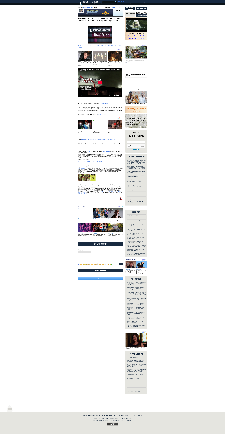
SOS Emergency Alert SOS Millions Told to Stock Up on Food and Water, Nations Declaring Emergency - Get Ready (135, 180)
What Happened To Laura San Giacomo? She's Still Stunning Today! (114, 131)
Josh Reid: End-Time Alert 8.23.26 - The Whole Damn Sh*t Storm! (135, 322)
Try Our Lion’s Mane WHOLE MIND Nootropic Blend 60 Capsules (91, 161)
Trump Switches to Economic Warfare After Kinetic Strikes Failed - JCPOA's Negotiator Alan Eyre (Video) (136, 288)
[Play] (136, 25)
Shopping (138, 3)
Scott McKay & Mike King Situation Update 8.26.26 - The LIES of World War (135, 242)
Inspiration (119, 3)
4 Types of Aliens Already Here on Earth (135, 374)
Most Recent (133, 3)
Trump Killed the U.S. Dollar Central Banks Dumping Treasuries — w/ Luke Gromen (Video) (135, 308)
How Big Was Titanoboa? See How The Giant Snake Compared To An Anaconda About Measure (136, 60)
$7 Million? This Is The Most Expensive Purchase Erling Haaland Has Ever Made (141, 272)
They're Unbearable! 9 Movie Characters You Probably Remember (136, 348)
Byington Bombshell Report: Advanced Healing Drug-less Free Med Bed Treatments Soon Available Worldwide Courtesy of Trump (136, 167)
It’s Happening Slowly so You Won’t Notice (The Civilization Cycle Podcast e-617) (135, 361)
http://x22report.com (104, 103)
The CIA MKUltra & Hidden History (134, 391)
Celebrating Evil (130, 388)
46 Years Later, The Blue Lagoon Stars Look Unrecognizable (98, 131)
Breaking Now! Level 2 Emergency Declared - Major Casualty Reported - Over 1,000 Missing (136, 246)
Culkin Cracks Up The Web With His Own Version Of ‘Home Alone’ (130, 272)
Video (125, 3)
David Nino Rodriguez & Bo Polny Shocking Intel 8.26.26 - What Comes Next (136, 254)
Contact (101, 415)
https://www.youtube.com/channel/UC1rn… (111, 101)
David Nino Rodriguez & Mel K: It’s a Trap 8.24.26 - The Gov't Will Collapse (135, 318)
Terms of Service (113, 415)
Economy (89, 3)
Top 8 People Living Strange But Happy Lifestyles (115, 235)
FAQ (97, 415)
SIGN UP (130, 139)
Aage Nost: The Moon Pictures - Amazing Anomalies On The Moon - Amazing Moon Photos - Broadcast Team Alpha (135, 225)
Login (142, 2)
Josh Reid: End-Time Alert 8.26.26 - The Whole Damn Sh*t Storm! (135, 234)
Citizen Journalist (106, 151)
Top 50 (128, 3)
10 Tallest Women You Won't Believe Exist (135, 103)
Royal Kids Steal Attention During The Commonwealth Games (99, 221)
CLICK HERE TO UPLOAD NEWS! (141, 15)
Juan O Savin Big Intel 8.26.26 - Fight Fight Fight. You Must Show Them (135, 250)
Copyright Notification (123, 415)
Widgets (140, 415)
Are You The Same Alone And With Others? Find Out (135, 75)
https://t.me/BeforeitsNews (132, 124)
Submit (136, 149)
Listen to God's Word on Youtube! (136, 36)
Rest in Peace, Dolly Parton (132, 357)
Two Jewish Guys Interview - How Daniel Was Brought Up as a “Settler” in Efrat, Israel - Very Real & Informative (136, 365)
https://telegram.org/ (141, 120)
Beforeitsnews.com (88, 7)
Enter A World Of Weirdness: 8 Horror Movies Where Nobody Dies (85, 221)
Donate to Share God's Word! (136, 38)
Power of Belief (105, 3)
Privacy (106, 415)
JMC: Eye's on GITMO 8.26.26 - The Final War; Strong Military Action (135, 238)
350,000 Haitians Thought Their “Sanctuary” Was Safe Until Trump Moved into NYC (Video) (136, 313)
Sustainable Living (112, 3)
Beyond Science (98, 3)
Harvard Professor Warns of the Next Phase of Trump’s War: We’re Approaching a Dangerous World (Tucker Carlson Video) (136, 299)
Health (93, 3)
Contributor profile (89, 14)
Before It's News (90, 1)
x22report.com (101, 114)
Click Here (89, 151)
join (84, 146)
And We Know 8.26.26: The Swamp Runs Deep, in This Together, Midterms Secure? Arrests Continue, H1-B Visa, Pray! (135, 185)
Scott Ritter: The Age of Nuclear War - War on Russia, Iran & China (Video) (136, 326)
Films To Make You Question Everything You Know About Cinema (114, 221)
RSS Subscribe (133, 415)
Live (122, 3)
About (84, 415)
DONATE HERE (130, 9)
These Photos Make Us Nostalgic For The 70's (83, 130)
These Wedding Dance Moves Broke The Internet (100, 235)
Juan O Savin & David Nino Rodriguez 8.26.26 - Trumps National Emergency (136, 176)
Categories (143, 3)
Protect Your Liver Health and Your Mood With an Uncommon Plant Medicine (136, 378)
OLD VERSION (141, 8)
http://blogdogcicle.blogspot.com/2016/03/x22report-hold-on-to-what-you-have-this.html (99, 139)
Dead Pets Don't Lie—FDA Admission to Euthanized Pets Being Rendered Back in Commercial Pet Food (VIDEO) (135, 217)
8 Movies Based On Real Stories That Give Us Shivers (85, 235)
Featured (84, 3)
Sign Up (145, 2)
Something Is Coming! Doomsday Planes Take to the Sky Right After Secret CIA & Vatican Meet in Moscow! (136, 194)
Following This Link (83, 193)
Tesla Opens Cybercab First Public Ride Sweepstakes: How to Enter (135, 385)
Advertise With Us (90, 415)
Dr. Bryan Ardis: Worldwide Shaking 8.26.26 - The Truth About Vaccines (136, 172)
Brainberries (80, 132)
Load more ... (100, 290)
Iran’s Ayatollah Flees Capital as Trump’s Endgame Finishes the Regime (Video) (135, 304)
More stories (95, 14)
